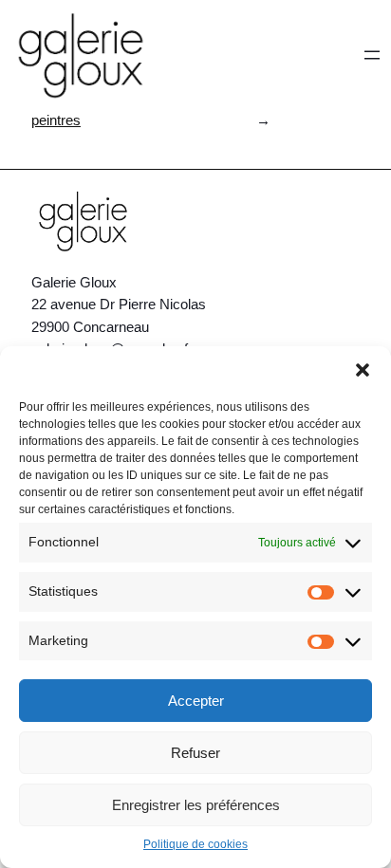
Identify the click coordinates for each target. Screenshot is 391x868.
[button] (362, 369)
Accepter (196, 701)
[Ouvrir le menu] (372, 55)
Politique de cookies (195, 844)
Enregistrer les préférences (196, 805)
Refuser (195, 753)
